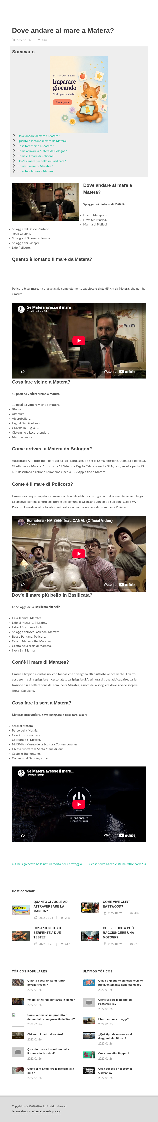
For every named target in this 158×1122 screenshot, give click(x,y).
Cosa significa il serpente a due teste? (48, 981)
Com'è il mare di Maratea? (35, 166)
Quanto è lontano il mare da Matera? (42, 141)
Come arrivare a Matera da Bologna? (42, 151)
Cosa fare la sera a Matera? (36, 171)
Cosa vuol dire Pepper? (113, 1101)
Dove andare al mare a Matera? (39, 136)
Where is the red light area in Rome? (51, 1048)
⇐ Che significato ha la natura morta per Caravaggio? (47, 912)
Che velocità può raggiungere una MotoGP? (118, 981)
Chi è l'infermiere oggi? (113, 1067)
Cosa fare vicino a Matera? (36, 146)
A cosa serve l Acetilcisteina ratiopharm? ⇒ (117, 912)
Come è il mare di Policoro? (36, 156)
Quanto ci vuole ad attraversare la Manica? (51, 954)
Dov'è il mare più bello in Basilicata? (42, 161)
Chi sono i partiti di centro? (45, 1082)
